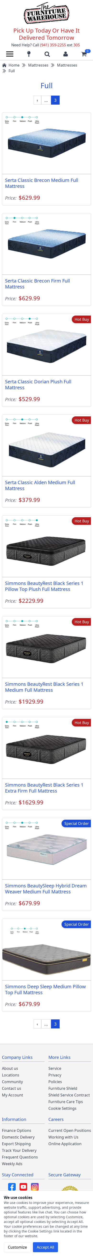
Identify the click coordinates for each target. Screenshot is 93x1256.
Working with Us (63, 1137)
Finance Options (16, 1130)
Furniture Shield (62, 1088)
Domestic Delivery (18, 1137)
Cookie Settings (62, 1108)
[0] (84, 54)
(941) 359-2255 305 (60, 45)
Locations (10, 1075)
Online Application (65, 1143)
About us (10, 1068)
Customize (17, 1247)
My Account (12, 1095)
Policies (55, 1081)
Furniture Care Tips (65, 1101)
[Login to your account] (65, 54)
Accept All (45, 1247)
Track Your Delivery (19, 1150)
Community (12, 1081)
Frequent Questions (20, 1157)
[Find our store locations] (29, 54)
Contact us (11, 1088)
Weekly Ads (12, 1163)
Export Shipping (16, 1143)
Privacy (54, 1075)
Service (54, 1068)
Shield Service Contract (69, 1095)
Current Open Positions (69, 1130)
